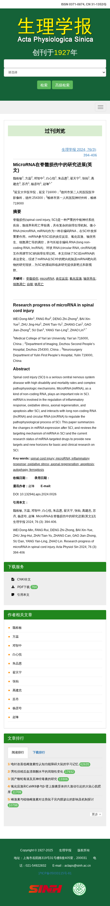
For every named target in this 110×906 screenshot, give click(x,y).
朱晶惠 (17, 663)
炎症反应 (62, 278)
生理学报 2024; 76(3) (79, 149)
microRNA (47, 278)
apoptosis (87, 464)
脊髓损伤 (32, 278)
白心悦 (17, 654)
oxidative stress (38, 464)
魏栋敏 (17, 627)
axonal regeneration (64, 464)
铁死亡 (39, 284)
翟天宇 (17, 672)
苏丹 (16, 699)
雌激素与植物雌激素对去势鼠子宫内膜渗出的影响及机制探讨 (52, 799)
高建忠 (17, 690)
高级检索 (62, 84)
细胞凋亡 (19, 284)
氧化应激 (76, 278)
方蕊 (16, 636)
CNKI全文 (24, 579)
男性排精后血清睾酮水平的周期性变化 (37, 771)
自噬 (30, 284)
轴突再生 (89, 278)
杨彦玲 (17, 708)
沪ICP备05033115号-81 (55, 873)
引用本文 (23, 595)
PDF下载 (23, 587)
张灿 (16, 681)
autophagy (20, 470)
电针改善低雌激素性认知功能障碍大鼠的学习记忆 (45, 764)
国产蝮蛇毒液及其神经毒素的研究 (34, 779)
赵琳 (16, 717)
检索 (44, 84)
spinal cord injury (42, 458)
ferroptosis (36, 470)
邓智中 (17, 645)
